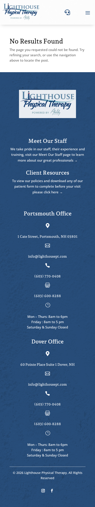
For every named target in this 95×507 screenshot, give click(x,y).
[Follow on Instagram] (43, 490)
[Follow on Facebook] (51, 490)
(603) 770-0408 (47, 276)
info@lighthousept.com (47, 256)
